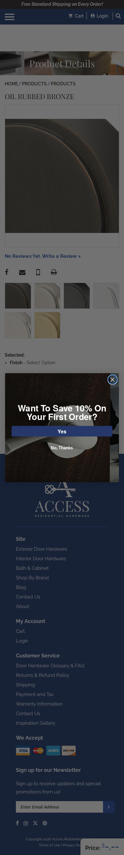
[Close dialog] (112, 379)
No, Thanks (62, 448)
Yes (62, 431)
